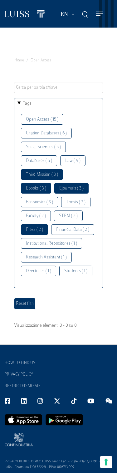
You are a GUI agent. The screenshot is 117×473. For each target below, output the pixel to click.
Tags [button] (27, 103)
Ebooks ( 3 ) (36, 188)
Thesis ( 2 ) (75, 202)
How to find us (20, 363)
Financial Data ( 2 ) (72, 229)
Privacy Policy (19, 375)
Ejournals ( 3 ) (71, 188)
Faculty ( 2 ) (36, 216)
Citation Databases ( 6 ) (46, 133)
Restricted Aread (22, 386)
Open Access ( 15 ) (42, 119)
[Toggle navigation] (99, 14)
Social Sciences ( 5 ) (43, 147)
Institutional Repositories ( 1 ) (51, 243)
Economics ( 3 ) (39, 202)
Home (19, 60)
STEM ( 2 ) (68, 216)
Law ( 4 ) (72, 161)
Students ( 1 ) (75, 271)
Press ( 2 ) (34, 229)
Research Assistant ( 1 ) (46, 257)
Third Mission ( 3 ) (42, 174)
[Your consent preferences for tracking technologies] (106, 462)
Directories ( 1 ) (38, 271)
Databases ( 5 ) (39, 161)
